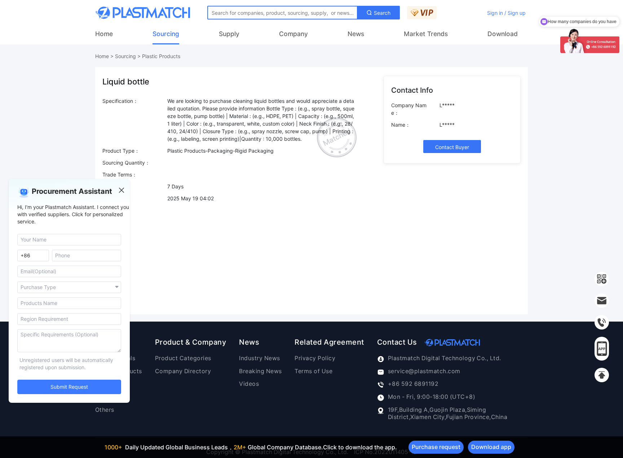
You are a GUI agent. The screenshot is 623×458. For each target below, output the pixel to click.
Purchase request (436, 446)
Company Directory (183, 371)
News (356, 34)
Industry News (259, 358)
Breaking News (260, 371)
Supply (229, 34)
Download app (491, 446)
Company (293, 34)
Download (502, 34)
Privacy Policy (315, 358)
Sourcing (166, 34)
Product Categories (183, 358)
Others (104, 409)
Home (104, 34)
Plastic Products (161, 56)
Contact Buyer (452, 147)
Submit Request (69, 387)
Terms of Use (313, 371)
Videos (249, 383)
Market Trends (426, 34)
